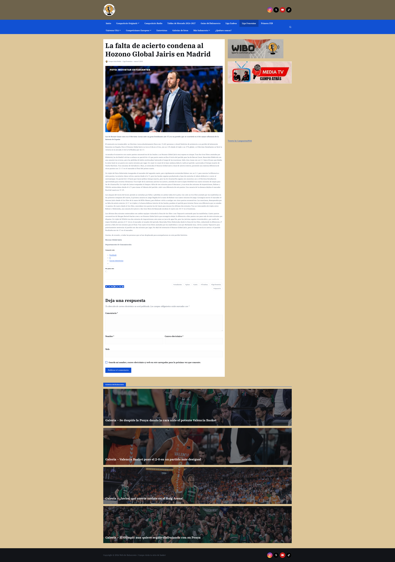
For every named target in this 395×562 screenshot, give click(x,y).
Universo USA (112, 30)
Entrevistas (162, 30)
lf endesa (205, 284)
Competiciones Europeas (137, 30)
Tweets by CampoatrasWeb (240, 140)
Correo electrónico (174, 336)
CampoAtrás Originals (126, 23)
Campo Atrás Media (114, 61)
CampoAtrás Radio (153, 23)
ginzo (188, 284)
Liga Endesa (231, 23)
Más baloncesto (200, 30)
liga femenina (216, 284)
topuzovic (217, 288)
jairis (195, 284)
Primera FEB (267, 23)
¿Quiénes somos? (223, 30)
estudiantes (178, 284)
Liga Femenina (249, 23)
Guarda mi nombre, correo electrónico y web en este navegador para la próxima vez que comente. (155, 362)
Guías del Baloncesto (210, 23)
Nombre (109, 336)
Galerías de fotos (180, 30)
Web (107, 349)
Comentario (111, 313)
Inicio (108, 23)
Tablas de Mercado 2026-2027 (181, 23)
